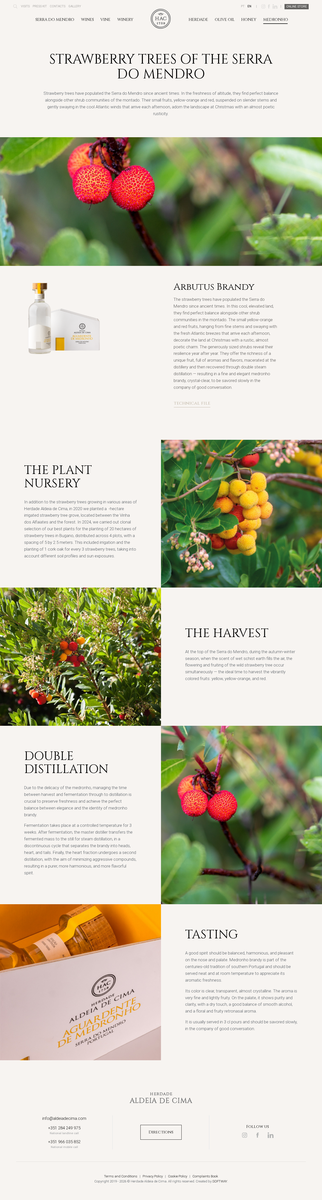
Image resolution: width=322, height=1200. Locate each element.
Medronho (275, 19)
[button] (15, 8)
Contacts (57, 6)
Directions (161, 1132)
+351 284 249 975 (64, 1127)
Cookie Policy (177, 1176)
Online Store (296, 6)
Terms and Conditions (120, 1176)
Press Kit (40, 6)
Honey (248, 19)
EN (249, 6)
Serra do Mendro (54, 19)
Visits (25, 6)
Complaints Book (205, 1176)
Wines (87, 19)
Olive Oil (225, 19)
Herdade (198, 19)
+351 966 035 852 (64, 1141)
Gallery (74, 6)
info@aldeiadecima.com (64, 1118)
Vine (105, 19)
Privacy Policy (153, 1176)
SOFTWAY (219, 1181)
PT (243, 6)
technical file (192, 403)
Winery (125, 19)
